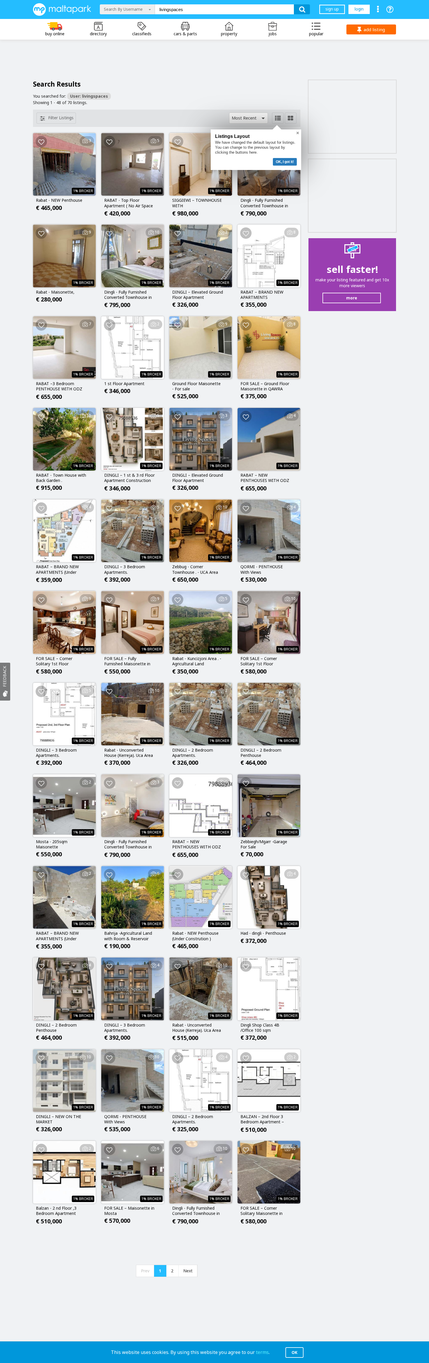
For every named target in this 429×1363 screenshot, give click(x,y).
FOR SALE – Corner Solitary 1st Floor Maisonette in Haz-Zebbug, (258, 661)
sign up (332, 9)
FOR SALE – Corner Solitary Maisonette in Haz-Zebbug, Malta (261, 1211)
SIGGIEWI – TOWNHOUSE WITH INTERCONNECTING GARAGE (197, 203)
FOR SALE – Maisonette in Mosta (129, 1211)
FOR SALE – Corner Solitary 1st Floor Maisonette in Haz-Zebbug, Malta (54, 661)
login (359, 9)
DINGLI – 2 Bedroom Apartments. (192, 753)
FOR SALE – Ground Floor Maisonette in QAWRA (264, 386)
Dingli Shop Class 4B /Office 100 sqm (259, 1027)
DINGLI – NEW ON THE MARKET (58, 1119)
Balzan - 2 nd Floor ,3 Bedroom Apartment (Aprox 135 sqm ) (56, 1211)
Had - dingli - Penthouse (263, 933)
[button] (248, 118)
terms (262, 1352)
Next (188, 1270)
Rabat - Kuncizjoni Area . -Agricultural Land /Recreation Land (196, 661)
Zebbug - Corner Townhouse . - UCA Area (195, 569)
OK (294, 1352)
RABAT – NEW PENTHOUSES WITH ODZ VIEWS (264, 478)
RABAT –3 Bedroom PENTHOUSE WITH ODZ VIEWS (59, 386)
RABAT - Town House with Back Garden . (61, 478)
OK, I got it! (285, 162)
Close (297, 132)
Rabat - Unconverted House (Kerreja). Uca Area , (196, 1028)
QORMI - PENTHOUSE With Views (261, 569)
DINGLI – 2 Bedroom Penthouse (260, 753)
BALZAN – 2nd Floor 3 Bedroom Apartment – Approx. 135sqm (262, 1119)
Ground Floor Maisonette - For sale (196, 386)
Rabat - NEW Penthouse (59, 200)
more (351, 298)
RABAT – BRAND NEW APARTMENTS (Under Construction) (57, 569)
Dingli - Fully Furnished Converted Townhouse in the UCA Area (264, 203)
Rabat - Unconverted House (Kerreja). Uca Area (128, 753)
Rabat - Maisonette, (55, 292)
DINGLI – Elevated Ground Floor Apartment (197, 295)
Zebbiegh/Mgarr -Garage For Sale (263, 844)
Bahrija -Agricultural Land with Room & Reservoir (128, 936)
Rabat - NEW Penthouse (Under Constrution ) (195, 936)
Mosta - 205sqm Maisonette (51, 844)
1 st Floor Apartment (124, 383)
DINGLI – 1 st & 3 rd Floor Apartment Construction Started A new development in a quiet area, (129, 478)
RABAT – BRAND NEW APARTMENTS (261, 295)
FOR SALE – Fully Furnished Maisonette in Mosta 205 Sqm (127, 661)
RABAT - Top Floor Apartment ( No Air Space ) (128, 203)
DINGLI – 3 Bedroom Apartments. (124, 569)
